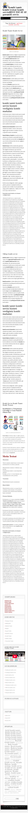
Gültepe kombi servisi (10, 254)
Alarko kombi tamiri (13, 735)
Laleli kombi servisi (9, 675)
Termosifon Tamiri (9, 641)
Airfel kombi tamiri (12, 730)
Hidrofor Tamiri (8, 626)
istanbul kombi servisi (12, 761)
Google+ (2, 804)
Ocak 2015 (7, 718)
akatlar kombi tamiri (13, 733)
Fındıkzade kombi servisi (10, 670)
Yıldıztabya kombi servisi (10, 685)
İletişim (6, 628)
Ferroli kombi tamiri (13, 757)
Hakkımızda (8, 623)
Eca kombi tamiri (11, 753)
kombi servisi (10, 767)
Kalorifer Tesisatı (9, 633)
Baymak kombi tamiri (13, 741)
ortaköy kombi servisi (13, 784)
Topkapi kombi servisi (10, 690)
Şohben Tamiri (8, 638)
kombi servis (17, 766)
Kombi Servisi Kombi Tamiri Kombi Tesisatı (12, 404)
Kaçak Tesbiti (8, 631)
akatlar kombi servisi (13, 732)
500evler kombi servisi (10, 687)
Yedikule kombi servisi (10, 680)
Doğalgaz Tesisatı (9, 621)
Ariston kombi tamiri (13, 737)
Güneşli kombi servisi (10, 692)
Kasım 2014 (8, 720)
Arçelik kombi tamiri (13, 738)
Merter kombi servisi (9, 682)
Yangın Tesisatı (13, 789)
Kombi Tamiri (8, 636)
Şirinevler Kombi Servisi (14, 792)
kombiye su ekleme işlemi (12, 777)
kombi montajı (11, 765)
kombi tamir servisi (13, 774)
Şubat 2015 (7, 715)
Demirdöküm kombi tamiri (13, 750)
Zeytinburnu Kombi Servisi (12, 791)
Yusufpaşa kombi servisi (10, 672)
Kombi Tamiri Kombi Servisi (12, 31)
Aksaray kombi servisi (10, 677)
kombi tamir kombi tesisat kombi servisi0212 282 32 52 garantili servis (15, 11)
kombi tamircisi (11, 770)
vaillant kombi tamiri (12, 788)
